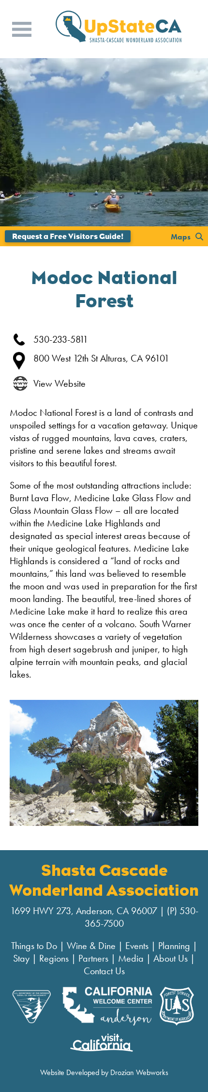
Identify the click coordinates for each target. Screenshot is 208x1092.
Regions (54, 958)
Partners (93, 958)
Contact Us (104, 971)
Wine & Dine (91, 945)
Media (131, 958)
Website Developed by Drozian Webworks (104, 1072)
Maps (181, 236)
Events (137, 945)
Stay (21, 958)
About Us (170, 958)
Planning (174, 945)
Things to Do (34, 945)
